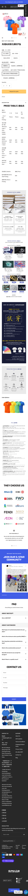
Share (3, 96)
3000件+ (16, 58)
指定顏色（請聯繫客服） (17, 65)
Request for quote (14, 91)
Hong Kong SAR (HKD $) (8, 841)
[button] (22, 5)
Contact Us (18, 755)
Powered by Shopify (24, 847)
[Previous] (2, 37)
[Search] (5, 6)
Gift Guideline (19, 739)
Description (5, 102)
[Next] (25, 37)
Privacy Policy (19, 749)
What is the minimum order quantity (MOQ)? (13, 636)
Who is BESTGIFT (6, 618)
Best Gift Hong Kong (8, 41)
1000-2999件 (6, 58)
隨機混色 (5, 65)
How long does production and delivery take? (12, 642)
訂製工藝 (4, 818)
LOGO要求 (4, 821)
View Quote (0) (26, 11)
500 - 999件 (15, 53)
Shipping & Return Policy (20, 745)
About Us (18, 736)
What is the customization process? (11, 648)
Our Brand (14, 890)
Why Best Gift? (19, 752)
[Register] (24, 834)
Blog (17, 757)
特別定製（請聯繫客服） (9, 78)
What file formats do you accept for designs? (11, 653)
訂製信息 (4, 815)
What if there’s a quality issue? (10, 659)
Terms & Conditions (20, 741)
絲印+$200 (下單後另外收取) (10, 73)
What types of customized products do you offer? (13, 630)
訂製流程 (4, 812)
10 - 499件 (6, 53)
